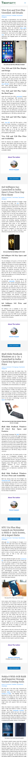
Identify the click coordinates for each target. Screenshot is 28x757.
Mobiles (14, 15)
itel (18, 203)
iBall (18, 434)
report (3, 399)
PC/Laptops (15, 367)
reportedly (19, 96)
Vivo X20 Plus (5, 84)
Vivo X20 (7, 122)
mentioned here (6, 480)
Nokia (9, 692)
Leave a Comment (6, 15)
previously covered (18, 710)
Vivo (3, 34)
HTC (8, 542)
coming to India (6, 693)
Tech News (15, 197)
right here (23, 28)
